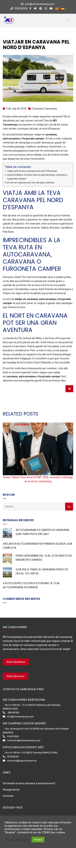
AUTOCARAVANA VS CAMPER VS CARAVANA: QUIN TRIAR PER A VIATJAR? (43, 532)
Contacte (8, 795)
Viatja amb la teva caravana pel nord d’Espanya (32, 171)
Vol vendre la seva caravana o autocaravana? (29, 783)
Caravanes (50, 108)
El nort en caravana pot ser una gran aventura (30, 182)
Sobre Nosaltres (15, 661)
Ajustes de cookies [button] (17, 839)
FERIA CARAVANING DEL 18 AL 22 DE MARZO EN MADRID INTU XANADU (44, 557)
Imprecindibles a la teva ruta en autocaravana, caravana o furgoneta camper (37, 176)
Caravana (37, 108)
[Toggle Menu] (68, 20)
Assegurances (11, 789)
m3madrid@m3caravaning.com (23, 740)
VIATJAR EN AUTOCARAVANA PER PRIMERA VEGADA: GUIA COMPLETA (37, 545)
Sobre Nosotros (15, 676)
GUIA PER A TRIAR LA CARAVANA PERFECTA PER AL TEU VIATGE (42, 571)
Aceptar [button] (38, 839)
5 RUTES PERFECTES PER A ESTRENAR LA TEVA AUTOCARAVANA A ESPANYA (31, 585)
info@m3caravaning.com (39, 4)
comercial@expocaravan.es (22, 760)
